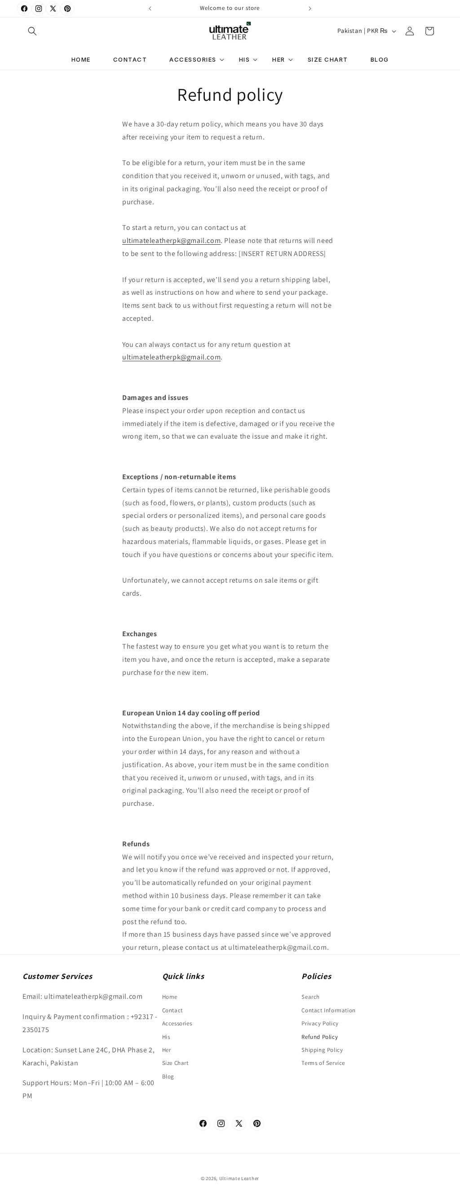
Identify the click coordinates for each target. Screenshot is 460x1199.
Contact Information (328, 1010)
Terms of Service (323, 1063)
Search (310, 997)
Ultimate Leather (239, 1178)
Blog (168, 1076)
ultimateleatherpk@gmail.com (171, 240)
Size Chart (175, 1063)
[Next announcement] (310, 8)
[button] (32, 31)
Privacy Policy (319, 1023)
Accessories (177, 1023)
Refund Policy (319, 1037)
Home (169, 997)
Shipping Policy (322, 1050)
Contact (172, 1010)
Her (166, 1050)
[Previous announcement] (150, 8)
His (166, 1037)
